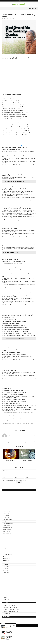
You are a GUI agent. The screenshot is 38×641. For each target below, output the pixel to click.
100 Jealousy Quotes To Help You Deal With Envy (9, 607)
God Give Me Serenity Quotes (7, 423)
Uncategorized (5, 597)
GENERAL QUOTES (6, 517)
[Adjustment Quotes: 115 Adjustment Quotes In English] (3, 626)
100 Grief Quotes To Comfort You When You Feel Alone (10, 609)
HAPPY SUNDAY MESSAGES (7, 550)
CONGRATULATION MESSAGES (7, 507)
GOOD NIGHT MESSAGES (7, 529)
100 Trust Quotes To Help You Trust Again (8, 605)
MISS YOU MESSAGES (6, 568)
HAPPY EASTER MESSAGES (7, 537)
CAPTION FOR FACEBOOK (7, 498)
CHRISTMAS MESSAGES (6, 505)
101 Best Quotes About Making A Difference (17, 145)
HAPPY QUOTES (5, 548)
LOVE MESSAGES (5, 564)
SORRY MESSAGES (5, 582)
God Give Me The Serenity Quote (16, 423)
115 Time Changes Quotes (27, 460)
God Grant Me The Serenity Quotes (28, 423)
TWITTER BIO (5, 595)
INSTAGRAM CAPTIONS (6, 558)
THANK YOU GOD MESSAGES (7, 591)
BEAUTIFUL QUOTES (6, 492)
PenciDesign (27, 625)
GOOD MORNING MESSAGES (7, 527)
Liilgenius (6, 18)
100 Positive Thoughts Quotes (6, 613)
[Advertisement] (19, 66)
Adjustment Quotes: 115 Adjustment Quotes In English (10, 626)
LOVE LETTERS (5, 562)
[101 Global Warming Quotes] (11, 454)
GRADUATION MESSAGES (7, 533)
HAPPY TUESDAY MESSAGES (7, 552)
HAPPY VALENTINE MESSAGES (7, 554)
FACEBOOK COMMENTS (6, 511)
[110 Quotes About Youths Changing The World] (3, 637)
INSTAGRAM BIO (5, 556)
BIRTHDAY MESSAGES (6, 494)
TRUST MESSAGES (5, 593)
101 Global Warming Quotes (10, 460)
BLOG (4, 496)
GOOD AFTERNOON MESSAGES (8, 523)
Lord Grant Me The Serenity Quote (21, 425)
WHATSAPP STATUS (6, 599)
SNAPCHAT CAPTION (6, 580)
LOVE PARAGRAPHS (6, 566)
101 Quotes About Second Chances (9, 632)
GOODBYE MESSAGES (6, 531)
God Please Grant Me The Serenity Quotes (8, 425)
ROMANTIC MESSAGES (6, 576)
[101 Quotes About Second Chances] (3, 632)
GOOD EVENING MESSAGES (7, 525)
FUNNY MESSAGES (6, 515)
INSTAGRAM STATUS (6, 560)
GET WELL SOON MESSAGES (7, 519)
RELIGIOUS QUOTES (6, 574)
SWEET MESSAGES (6, 589)
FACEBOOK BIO (5, 509)
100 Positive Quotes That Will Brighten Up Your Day (10, 611)
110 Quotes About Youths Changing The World (9, 637)
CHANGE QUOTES (5, 500)
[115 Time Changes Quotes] (27, 454)
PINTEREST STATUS (6, 572)
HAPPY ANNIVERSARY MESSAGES (8, 535)
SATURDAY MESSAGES (6, 578)
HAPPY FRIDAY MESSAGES (7, 539)
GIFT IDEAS (4, 521)
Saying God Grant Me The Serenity (7, 426)
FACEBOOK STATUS (6, 513)
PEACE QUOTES (5, 570)
